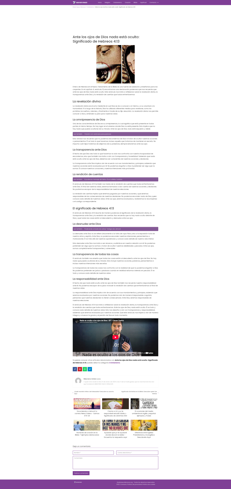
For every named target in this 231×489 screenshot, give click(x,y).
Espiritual (143, 2)
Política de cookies (149, 484)
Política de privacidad (135, 484)
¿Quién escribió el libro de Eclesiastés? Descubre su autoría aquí (94, 393)
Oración (128, 2)
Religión (107, 2)
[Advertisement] (115, 21)
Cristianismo (117, 2)
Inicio (100, 2)
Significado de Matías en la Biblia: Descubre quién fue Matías (139, 393)
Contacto (153, 2)
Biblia (135, 2)
